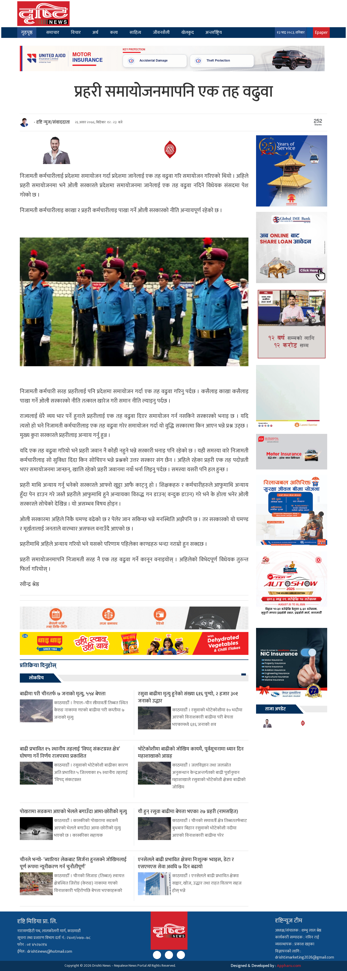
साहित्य (135, 32)
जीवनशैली (161, 32)
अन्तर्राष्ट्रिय (214, 32)
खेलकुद (187, 32)
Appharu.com (289, 965)
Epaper (321, 32)
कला (114, 32)
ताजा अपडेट (275, 709)
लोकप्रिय (36, 678)
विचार (76, 32)
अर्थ (95, 32)
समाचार (52, 32)
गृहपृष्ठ (27, 32)
